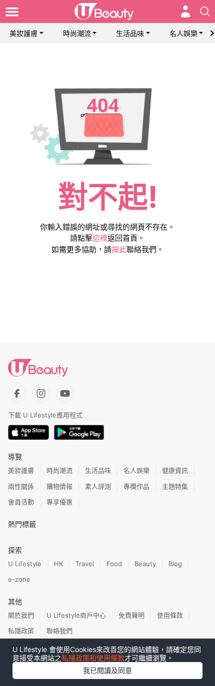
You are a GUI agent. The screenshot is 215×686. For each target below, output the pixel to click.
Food (114, 564)
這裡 (100, 238)
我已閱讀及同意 (107, 670)
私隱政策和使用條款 (93, 658)
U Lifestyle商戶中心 (76, 615)
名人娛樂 (184, 33)
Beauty (145, 564)
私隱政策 (21, 631)
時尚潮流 (77, 33)
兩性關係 (21, 486)
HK (58, 564)
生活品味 (130, 33)
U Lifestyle (25, 564)
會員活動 (21, 502)
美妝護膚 (24, 33)
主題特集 (175, 486)
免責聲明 (131, 615)
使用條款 (170, 615)
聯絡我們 (59, 631)
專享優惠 (59, 502)
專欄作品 (137, 486)
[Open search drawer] (205, 11)
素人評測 (98, 486)
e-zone (19, 579)
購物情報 (59, 486)
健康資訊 (175, 470)
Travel (85, 564)
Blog (175, 564)
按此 (119, 249)
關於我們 (21, 615)
